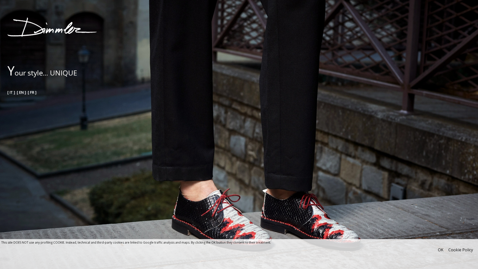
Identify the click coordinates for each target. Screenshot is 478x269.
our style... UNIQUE (42, 72)
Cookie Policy (460, 250)
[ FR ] (32, 92)
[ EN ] (21, 92)
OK (440, 250)
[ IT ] (11, 92)
